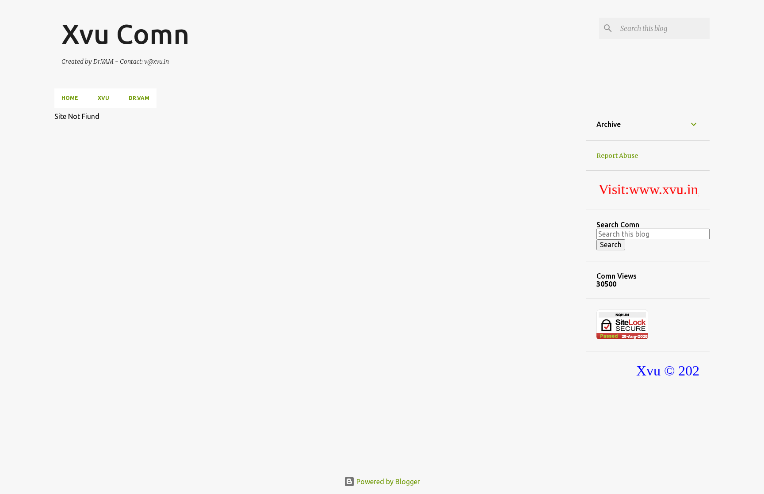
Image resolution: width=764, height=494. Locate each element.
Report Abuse (617, 156)
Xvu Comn (125, 33)
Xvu (103, 98)
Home (69, 98)
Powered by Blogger (387, 482)
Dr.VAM (139, 98)
